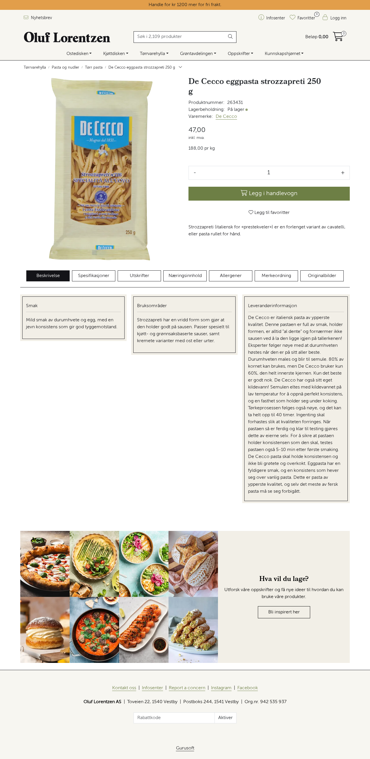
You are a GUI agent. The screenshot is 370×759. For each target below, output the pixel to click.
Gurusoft (185, 748)
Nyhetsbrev (41, 18)
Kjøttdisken (114, 54)
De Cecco (226, 116)
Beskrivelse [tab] (48, 276)
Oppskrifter (239, 54)
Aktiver (225, 718)
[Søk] (230, 37)
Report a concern (187, 688)
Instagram (221, 688)
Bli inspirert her (284, 612)
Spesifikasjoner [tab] (93, 276)
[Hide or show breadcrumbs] (180, 68)
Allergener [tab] (231, 276)
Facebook (247, 688)
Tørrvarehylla (152, 54)
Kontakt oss (124, 688)
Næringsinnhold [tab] (185, 276)
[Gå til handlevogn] (338, 38)
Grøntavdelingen (196, 54)
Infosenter (152, 688)
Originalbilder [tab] (322, 276)
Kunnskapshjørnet (282, 54)
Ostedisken (77, 54)
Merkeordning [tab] (276, 276)
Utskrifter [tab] (139, 276)
